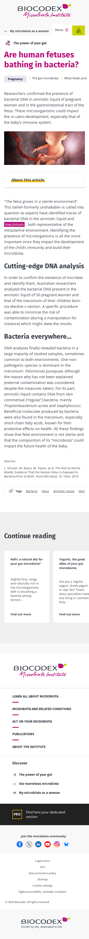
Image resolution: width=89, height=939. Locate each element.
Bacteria (31, 491)
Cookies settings (42, 885)
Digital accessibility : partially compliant (42, 892)
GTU (42, 867)
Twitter (29, 844)
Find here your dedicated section (45, 814)
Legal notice (42, 861)
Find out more (21, 614)
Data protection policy (42, 873)
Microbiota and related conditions (41, 709)
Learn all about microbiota (35, 696)
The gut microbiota (45, 78)
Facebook (20, 844)
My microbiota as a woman (29, 31)
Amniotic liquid (63, 491)
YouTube (47, 844)
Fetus (45, 491)
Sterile (82, 491)
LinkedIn (38, 844)
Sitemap (42, 879)
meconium (14, 224)
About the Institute (29, 747)
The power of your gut (30, 43)
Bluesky (66, 844)
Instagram (57, 844)
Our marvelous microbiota (39, 784)
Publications (23, 734)
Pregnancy (15, 79)
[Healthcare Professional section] (78, 30)
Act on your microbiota (32, 721)
